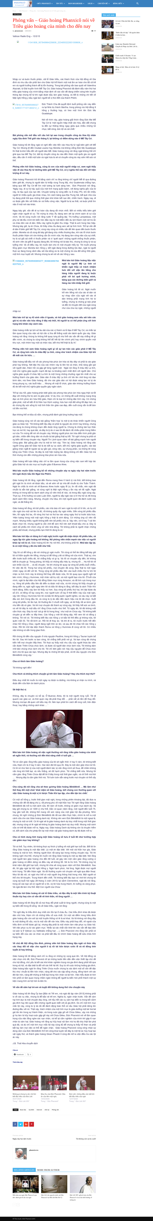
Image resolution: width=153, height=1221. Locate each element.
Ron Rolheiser (75, 3)
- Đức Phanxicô (22, 11)
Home (14, 11)
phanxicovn (19, 31)
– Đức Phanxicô (43, 3)
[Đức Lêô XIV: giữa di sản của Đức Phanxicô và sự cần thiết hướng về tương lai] (83, 1184)
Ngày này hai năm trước (22, 1139)
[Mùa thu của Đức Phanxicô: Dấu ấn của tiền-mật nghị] (54, 1083)
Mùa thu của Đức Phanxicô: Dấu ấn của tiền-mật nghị (53, 1095)
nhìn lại (47, 1110)
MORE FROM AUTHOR (48, 1170)
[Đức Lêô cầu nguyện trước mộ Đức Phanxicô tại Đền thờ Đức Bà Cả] (54, 1184)
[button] (137, 4)
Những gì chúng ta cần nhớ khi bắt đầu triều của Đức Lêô (24, 1095)
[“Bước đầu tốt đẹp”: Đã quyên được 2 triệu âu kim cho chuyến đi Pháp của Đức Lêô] (108, 35)
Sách (90, 3)
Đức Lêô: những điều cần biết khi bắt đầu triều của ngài (81, 1095)
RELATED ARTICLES (24, 1170)
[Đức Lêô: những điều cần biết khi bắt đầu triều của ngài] (82, 1083)
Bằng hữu (117, 3)
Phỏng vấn (55, 1110)
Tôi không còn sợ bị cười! (86, 1139)
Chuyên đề (103, 3)
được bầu (23, 1110)
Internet (39, 1110)
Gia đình (31, 1110)
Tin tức (59, 3)
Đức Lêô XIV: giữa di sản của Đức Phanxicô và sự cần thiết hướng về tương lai (81, 1197)
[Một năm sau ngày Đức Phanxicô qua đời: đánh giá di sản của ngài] (26, 1184)
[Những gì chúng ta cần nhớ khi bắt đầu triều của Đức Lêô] (25, 1083)
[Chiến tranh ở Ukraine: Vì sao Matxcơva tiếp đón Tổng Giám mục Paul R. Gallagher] (108, 58)
